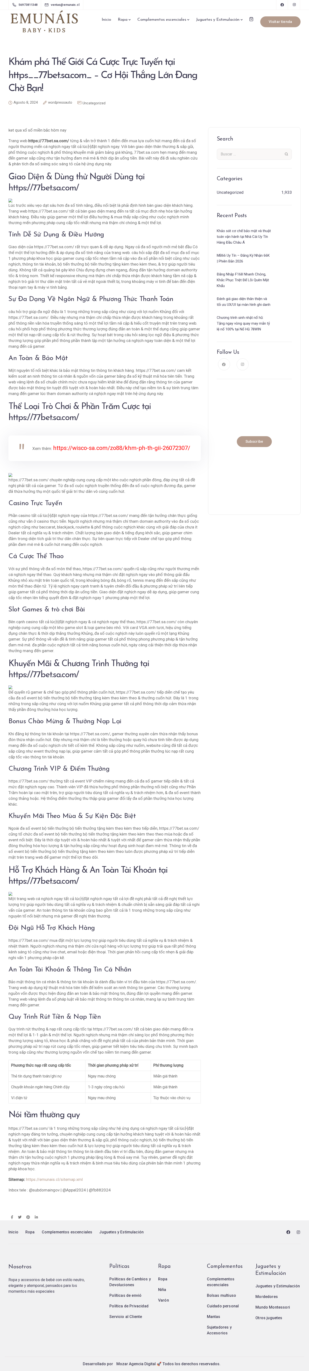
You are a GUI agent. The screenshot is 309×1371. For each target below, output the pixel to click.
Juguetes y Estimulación (217, 20)
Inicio (106, 20)
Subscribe (254, 441)
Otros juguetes (268, 1318)
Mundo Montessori (272, 1307)
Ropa (122, 20)
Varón (163, 1300)
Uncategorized (94, 103)
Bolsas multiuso (221, 1295)
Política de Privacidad (128, 1306)
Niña (162, 1289)
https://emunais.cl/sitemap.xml (54, 1179)
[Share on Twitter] (19, 1217)
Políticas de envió (125, 1295)
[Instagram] (294, 5)
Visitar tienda (280, 22)
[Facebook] (282, 5)
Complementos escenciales (161, 20)
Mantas (213, 1316)
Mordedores (266, 1296)
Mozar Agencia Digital (136, 1364)
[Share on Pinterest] (28, 1217)
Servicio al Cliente (125, 1316)
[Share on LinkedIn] (36, 1217)
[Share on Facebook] (12, 1217)
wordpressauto (60, 103)
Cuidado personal (223, 1306)
